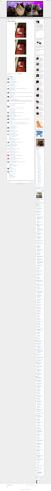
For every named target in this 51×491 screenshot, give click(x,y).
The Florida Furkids (11, 133)
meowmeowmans (11, 105)
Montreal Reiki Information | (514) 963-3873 (40, 250)
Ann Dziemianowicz (11, 154)
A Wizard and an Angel (40, 240)
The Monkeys (38, 23)
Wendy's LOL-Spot (39, 467)
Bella (18, 17)
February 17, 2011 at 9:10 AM (12, 159)
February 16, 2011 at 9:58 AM (12, 113)
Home (8, 17)
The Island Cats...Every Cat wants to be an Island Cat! (40, 217)
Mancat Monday (39, 170)
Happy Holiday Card (39, 360)
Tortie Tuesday (41, 100)
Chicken (38, 316)
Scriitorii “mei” (38, 338)
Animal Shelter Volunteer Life (39, 246)
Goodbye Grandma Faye (39, 265)
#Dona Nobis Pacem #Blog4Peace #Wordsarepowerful (39, 296)
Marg (9, 91)
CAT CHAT (38, 228)
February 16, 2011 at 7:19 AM (12, 86)
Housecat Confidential (40, 304)
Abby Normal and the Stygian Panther (39, 363)
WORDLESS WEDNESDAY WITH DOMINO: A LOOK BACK (40, 281)
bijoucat (38, 437)
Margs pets (38, 406)
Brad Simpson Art (38, 201)
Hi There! (38, 302)
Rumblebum (38, 326)
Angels (32, 17)
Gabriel (28, 17)
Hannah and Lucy (11, 87)
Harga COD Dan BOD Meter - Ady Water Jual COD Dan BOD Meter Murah (40, 351)
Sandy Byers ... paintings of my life (39, 415)
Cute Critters (38, 462)
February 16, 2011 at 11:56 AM (12, 128)
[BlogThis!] (19, 73)
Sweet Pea (24, 17)
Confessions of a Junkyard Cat (39, 369)
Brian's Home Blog (11, 111)
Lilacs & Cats (38, 332)
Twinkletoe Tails (39, 343)
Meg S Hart (38, 318)
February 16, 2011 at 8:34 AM (12, 94)
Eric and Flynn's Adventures (39, 236)
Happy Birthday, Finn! (39, 401)
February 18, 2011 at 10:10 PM (12, 169)
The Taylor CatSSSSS (11, 157)
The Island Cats (11, 84)
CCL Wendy (10, 95)
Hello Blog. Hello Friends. (39, 330)
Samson (12, 17)
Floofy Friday (38, 305)
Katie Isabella (38, 211)
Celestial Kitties (39, 253)
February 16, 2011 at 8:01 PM (12, 146)
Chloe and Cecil (39, 354)
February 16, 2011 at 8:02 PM (12, 149)
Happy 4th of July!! (39, 313)
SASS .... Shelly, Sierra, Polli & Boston (40, 386)
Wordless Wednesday (39, 168)
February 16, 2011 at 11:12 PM (12, 156)
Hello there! (38, 268)
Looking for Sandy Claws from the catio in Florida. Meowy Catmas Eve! (39, 292)
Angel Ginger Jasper (11, 141)
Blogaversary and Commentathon (41, 74)
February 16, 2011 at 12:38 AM (12, 79)
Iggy (21, 17)
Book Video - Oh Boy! (39, 319)
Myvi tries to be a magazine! (40, 425)
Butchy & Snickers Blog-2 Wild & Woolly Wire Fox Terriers (39, 473)
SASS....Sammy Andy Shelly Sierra (13, 99)
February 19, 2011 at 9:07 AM (12, 177)
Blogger (29, 489)
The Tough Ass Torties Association (40, 455)
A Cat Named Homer (39, 434)
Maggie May (38, 419)
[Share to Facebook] (20, 73)
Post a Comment (10, 178)
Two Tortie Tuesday (39, 177)
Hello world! (38, 251)
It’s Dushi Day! (38, 393)
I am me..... (38, 474)
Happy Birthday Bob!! (39, 428)
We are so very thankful (39, 383)
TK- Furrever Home (39, 373)
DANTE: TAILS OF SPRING (40, 285)
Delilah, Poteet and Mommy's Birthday (41, 113)
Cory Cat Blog (39, 310)
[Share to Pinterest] (21, 73)
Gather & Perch (39, 403)
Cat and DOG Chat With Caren (12, 144)
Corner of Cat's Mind (39, 299)
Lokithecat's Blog (39, 380)
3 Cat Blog (38, 446)
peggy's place (39, 427)
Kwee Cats (38, 277)
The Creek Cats (39, 346)
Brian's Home (38, 205)
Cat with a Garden (39, 395)
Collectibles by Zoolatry (40, 422)
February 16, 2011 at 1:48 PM (12, 136)
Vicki (9, 167)
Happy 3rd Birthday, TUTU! (40, 357)
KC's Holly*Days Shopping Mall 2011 (39, 430)
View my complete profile (39, 28)
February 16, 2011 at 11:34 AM (12, 125)
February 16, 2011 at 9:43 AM (12, 110)
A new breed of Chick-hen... (40, 341)
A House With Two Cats (40, 321)
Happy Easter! (38, 247)
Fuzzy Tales (38, 323)
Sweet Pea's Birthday (40, 94)
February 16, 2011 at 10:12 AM (12, 116)
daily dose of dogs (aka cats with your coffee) (40, 262)
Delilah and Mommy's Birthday (40, 81)
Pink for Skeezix (39, 390)
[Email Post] (17, 73)
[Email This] (18, 73)
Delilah (15, 17)
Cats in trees (38, 392)
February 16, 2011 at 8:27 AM (12, 90)
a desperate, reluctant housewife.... (40, 329)
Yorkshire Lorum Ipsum (39, 404)
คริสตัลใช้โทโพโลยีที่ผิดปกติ (40, 259)
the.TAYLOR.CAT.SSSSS (40, 413)
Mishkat (38, 470)
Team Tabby (38, 287)
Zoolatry (38, 221)
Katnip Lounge (39, 307)
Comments (38, 53)
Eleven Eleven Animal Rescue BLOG (39, 443)
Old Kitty (10, 121)
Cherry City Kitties (39, 340)
